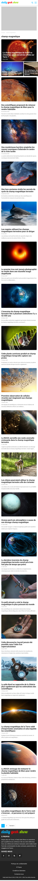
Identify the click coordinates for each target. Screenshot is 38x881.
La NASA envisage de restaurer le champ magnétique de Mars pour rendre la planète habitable (18, 771)
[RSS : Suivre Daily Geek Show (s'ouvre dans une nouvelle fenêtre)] (14, 856)
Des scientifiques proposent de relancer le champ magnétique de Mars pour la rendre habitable (18, 107)
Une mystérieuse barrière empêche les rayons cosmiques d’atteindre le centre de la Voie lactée (18, 149)
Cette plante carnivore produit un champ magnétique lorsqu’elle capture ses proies (18, 356)
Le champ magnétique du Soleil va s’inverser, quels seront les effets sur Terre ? (18, 55)
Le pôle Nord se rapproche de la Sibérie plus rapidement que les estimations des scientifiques (18, 686)
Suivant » (12, 825)
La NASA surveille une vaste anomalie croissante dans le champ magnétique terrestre (17, 440)
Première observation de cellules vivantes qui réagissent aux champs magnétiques (16, 398)
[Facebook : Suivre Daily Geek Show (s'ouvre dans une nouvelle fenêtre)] (3, 856)
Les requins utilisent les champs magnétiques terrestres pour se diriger (18, 230)
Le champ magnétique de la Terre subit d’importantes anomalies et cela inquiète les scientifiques (18, 729)
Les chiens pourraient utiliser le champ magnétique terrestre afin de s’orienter (18, 481)
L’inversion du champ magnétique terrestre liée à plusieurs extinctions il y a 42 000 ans (19, 313)
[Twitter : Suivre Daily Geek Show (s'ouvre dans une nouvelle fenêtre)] (20, 856)
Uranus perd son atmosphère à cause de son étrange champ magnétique (18, 521)
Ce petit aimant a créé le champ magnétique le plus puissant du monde (17, 603)
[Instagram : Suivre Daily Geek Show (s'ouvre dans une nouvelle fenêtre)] (9, 856)
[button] (36, 3)
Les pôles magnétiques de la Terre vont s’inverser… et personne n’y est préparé (18, 812)
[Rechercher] (32, 3)
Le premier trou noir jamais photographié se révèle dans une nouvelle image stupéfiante (19, 271)
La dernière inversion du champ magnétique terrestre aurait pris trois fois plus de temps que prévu (17, 562)
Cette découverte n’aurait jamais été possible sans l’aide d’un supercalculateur (16, 644)
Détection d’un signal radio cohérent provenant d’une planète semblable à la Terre (11, 73)
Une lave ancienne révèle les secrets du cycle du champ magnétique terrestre (18, 190)
